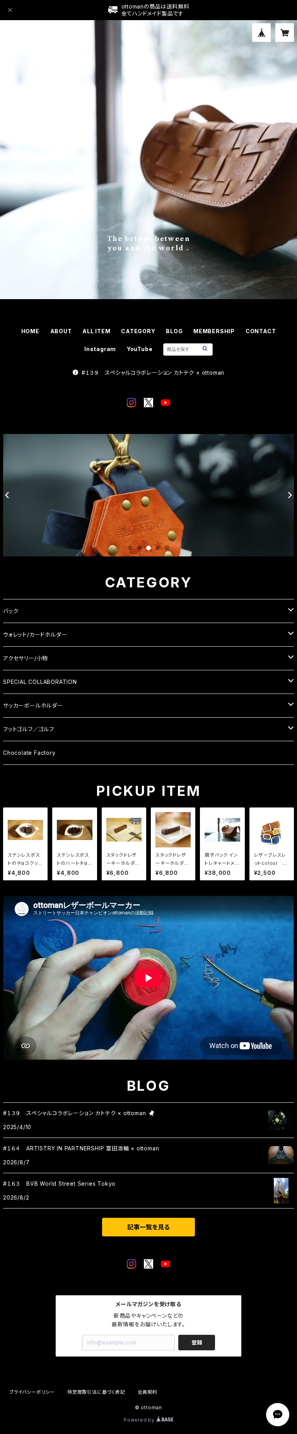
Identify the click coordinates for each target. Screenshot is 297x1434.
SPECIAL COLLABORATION (40, 681)
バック (10, 611)
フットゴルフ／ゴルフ (28, 729)
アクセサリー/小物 (25, 658)
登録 (196, 1342)
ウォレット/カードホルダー (35, 634)
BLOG (174, 331)
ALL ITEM (96, 331)
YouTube (140, 349)
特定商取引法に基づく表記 (96, 1392)
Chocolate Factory (29, 752)
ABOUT (61, 331)
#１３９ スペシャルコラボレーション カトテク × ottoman (153, 372)
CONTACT (261, 331)
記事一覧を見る (148, 1227)
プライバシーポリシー (32, 1392)
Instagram (100, 349)
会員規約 (147, 1392)
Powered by (140, 1420)
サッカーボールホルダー (33, 705)
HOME (30, 331)
